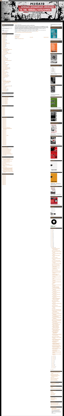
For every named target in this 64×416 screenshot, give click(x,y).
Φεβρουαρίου (53, 366)
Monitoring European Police (54, 398)
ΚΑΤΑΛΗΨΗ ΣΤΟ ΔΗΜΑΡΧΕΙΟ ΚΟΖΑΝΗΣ (57, 319)
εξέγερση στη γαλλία (4, 65)
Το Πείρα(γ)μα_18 (4, 126)
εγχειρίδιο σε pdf (53, 226)
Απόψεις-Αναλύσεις (4, 48)
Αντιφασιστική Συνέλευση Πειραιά (54, 374)
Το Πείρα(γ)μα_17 (4, 130)
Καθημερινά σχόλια (4, 71)
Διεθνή (3, 55)
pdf (53, 215)
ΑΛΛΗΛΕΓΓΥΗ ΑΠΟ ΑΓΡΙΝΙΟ (55, 328)
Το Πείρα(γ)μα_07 (4, 141)
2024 (52, 230)
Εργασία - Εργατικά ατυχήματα (5, 67)
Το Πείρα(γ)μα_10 (4, 138)
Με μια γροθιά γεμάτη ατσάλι (55, 300)
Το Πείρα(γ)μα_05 (4, 143)
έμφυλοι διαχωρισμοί (4, 58)
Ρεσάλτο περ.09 (4, 183)
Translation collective (53, 397)
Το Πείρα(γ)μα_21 (4, 124)
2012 (52, 243)
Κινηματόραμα (52, 392)
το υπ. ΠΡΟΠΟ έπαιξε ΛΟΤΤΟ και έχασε (56, 263)
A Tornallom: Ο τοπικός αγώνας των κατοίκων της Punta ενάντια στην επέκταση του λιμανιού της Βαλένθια (7, 171)
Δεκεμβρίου (53, 247)
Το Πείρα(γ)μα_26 (4, 119)
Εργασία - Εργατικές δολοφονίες (5, 68)
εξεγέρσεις (3, 63)
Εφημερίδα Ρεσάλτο (4, 69)
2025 (52, 229)
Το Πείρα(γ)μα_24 (4, 121)
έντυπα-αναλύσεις (4, 62)
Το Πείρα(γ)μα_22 (4, 123)
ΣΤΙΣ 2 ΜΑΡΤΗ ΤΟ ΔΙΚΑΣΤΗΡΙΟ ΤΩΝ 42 (56, 309)
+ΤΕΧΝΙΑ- (52, 387)
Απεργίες (3, 47)
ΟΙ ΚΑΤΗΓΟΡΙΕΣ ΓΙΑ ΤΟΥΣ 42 (55, 312)
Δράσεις (3, 56)
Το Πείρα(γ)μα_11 (4, 137)
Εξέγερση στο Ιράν (4, 66)
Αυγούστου (53, 359)
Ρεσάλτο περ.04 (4, 178)
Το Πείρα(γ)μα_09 (4, 139)
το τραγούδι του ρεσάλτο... (55, 257)
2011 (52, 244)
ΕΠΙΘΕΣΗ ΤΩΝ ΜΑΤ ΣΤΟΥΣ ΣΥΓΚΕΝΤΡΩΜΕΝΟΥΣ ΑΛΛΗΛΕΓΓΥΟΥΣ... (55, 332)
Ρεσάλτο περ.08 (4, 182)
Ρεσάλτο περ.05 (4, 179)
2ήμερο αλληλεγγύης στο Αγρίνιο (55, 264)
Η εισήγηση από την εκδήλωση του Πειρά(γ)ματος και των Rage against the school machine (7, 128)
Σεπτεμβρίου (53, 358)
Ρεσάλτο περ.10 (4, 184)
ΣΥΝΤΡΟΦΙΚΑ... (54, 308)
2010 (52, 245)
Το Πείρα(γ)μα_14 (4, 133)
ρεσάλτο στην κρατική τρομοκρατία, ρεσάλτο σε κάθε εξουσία (25, 25)
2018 (52, 236)
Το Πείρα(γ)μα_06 (4, 142)
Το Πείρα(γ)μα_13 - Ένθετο (5, 135)
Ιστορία (3, 70)
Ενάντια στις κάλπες (4, 59)
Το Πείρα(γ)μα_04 (4, 144)
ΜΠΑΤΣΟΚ (53, 283)
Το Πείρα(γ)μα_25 (4, 120)
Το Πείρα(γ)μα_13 (4, 134)
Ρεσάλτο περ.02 (4, 176)
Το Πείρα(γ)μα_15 (4, 132)
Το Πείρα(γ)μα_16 (4, 131)
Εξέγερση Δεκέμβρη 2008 (5, 64)
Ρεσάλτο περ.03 (4, 177)
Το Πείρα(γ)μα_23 (4, 122)
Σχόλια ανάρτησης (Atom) (21, 38)
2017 (52, 237)
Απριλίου (53, 364)
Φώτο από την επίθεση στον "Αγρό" (56, 250)
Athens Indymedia (53, 394)
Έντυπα (3, 61)
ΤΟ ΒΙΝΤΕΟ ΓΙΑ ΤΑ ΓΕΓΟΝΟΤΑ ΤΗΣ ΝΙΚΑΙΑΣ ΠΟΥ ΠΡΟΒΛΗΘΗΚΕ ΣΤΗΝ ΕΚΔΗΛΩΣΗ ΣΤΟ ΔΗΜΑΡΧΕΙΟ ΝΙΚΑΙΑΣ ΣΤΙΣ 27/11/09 (7, 169)
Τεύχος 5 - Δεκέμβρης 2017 (5, 99)
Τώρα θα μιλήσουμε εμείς (55, 305)
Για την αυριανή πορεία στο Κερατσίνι (56, 260)
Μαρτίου (53, 365)
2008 (52, 369)
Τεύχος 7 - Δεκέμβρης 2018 (5, 97)
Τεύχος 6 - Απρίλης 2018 (5, 98)
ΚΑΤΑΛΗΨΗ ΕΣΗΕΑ (54, 408)
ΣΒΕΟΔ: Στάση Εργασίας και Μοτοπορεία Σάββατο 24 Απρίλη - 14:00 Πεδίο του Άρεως (56, 409)
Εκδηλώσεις (3, 57)
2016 (52, 238)
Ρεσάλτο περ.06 (4, 180)
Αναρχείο (52, 391)
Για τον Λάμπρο (4, 54)
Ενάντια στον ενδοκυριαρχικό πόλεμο (6, 60)
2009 (52, 246)
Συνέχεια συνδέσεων (53, 393)
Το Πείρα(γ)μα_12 (4, 136)
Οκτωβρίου (53, 357)
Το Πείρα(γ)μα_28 (4, 118)
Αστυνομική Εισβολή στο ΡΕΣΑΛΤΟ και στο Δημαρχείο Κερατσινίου (24, 32)
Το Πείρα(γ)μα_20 (4, 125)
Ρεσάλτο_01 (3, 115)
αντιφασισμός (3, 46)
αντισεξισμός (3, 45)
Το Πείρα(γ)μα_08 (4, 140)
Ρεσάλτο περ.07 (4, 181)
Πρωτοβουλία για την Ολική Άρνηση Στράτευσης (56, 388)
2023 (52, 231)
